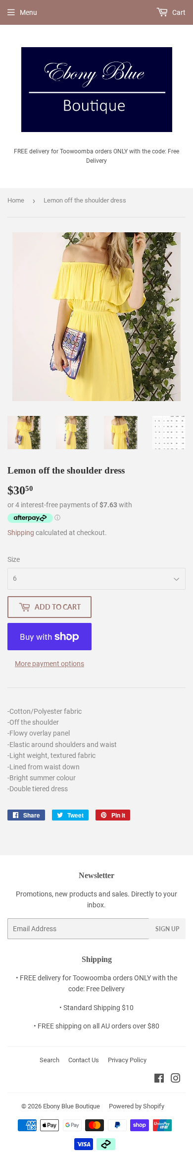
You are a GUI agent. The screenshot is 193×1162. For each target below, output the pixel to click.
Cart (178, 12)
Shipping (20, 533)
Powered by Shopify (136, 1106)
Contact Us (83, 1060)
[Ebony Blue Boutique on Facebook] (159, 1080)
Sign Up (167, 929)
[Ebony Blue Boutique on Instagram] (176, 1080)
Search (49, 1060)
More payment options (49, 664)
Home (15, 200)
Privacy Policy (127, 1060)
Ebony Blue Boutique (71, 1106)
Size (13, 559)
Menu (28, 12)
